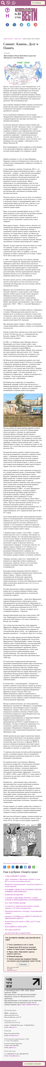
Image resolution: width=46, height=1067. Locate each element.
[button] (38, 3)
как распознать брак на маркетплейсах (18, 933)
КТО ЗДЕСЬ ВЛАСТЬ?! (13, 930)
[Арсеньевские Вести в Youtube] (35, 24)
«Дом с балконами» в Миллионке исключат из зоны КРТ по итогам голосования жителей (22, 880)
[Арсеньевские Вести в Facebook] (7, 24)
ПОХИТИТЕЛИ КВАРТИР (14, 895)
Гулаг (20, 863)
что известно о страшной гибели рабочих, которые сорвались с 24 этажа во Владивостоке (22, 907)
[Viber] (29, 867)
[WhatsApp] (33, 867)
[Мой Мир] (13, 867)
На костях (25, 863)
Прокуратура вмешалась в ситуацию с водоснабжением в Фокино (23, 912)
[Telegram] (25, 867)
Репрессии (9, 863)
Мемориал (15, 863)
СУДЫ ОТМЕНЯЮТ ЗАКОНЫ (15, 876)
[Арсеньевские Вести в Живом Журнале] (14, 24)
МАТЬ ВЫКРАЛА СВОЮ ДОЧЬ (16, 927)
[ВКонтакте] (4, 867)
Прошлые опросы (12, 970)
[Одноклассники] (8, 867)
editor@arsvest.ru (14, 1035)
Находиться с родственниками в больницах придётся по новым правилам (24, 885)
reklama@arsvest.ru (14, 1056)
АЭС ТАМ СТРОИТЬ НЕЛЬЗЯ (15, 903)
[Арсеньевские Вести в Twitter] (28, 24)
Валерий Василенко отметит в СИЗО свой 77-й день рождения (22, 922)
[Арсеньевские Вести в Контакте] (21, 24)
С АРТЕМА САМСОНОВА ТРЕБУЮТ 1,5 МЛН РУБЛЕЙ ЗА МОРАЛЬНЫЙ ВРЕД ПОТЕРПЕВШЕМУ (23, 899)
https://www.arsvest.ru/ (30, 1004)
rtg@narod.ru (12, 1047)
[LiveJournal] (21, 867)
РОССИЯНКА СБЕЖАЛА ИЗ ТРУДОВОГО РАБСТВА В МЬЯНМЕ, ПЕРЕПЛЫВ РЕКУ (23, 891)
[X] (17, 867)
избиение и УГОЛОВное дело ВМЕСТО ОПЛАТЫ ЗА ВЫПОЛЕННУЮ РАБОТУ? (23, 917)
